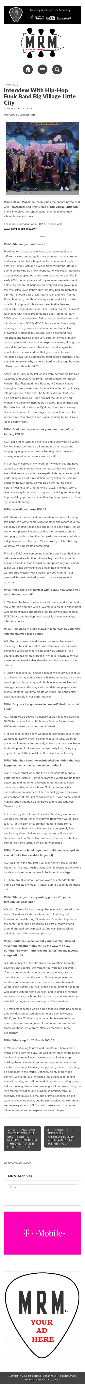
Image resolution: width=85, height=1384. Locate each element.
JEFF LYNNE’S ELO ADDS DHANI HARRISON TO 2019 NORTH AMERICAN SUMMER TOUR (60, 1136)
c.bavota (54, 1379)
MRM (10, 108)
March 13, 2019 (23, 108)
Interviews (11, 85)
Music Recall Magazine (40, 1376)
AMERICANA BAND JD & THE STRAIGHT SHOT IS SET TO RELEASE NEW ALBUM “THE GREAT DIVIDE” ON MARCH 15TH (22, 1138)
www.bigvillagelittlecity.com (20, 228)
